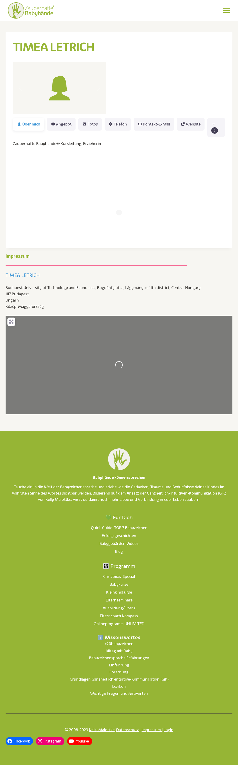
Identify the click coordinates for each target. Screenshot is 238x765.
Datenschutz (127, 729)
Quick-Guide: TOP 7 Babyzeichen (119, 527)
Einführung (119, 665)
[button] (20, 88)
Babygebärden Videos (119, 543)
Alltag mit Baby (119, 650)
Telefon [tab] (120, 124)
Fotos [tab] (93, 124)
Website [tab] (193, 124)
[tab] (216, 127)
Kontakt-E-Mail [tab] (156, 124)
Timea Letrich (23, 275)
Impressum (152, 729)
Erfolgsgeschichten (119, 535)
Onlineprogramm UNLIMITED (119, 623)
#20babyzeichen (119, 643)
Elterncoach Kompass (119, 615)
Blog (119, 551)
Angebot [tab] (64, 124)
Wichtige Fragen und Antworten (119, 693)
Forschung (119, 672)
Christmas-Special (119, 576)
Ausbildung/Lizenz (119, 608)
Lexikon (119, 686)
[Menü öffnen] (226, 10)
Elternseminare (119, 600)
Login (168, 729)
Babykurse (119, 584)
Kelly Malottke (102, 729)
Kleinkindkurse (119, 592)
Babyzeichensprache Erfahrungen (119, 657)
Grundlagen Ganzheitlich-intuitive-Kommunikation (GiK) (119, 679)
